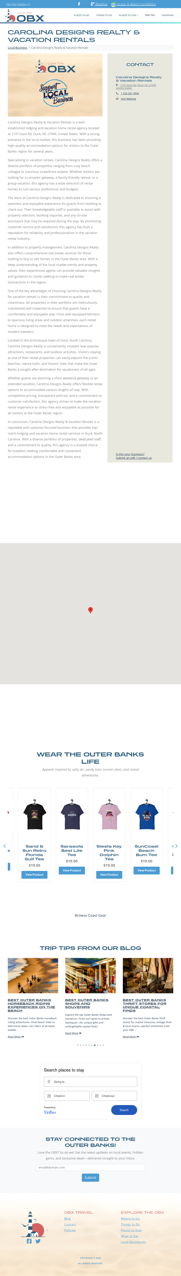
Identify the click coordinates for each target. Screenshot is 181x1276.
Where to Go (130, 1219)
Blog (67, 1219)
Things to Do (130, 1224)
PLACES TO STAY (127, 15)
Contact (70, 1224)
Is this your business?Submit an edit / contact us (134, 456)
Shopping (168, 15)
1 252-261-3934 (130, 93)
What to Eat (129, 1236)
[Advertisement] (90, 510)
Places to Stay (131, 1230)
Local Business (17, 48)
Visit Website (128, 98)
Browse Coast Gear (90, 915)
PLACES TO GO (81, 15)
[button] (176, 846)
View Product (34, 870)
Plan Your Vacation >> (18, 4)
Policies (70, 1230)
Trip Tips (150, 15)
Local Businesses (133, 1242)
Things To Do (104, 15)
